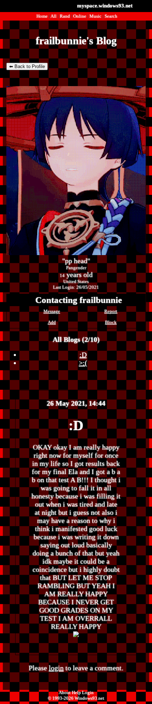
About (65, 692)
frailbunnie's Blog (76, 40)
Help (76, 692)
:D (83, 355)
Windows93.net (89, 698)
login (56, 668)
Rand (65, 16)
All (54, 16)
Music (95, 16)
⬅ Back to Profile (27, 66)
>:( (83, 363)
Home (42, 16)
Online (79, 16)
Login (88, 692)
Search (111, 16)
